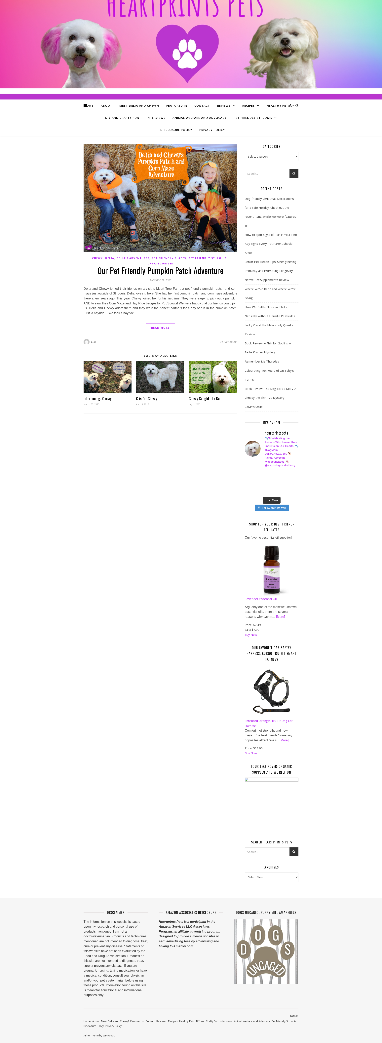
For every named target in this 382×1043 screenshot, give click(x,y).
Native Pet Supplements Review (267, 280)
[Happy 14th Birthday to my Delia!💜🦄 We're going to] (260, 487)
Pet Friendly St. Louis (253, 118)
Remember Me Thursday (262, 361)
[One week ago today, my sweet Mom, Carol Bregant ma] (288, 478)
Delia (109, 258)
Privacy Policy (212, 130)
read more (160, 327)
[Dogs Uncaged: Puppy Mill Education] (266, 951)
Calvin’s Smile (254, 407)
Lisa (93, 342)
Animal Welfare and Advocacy (199, 118)
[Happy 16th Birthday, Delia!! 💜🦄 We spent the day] (274, 473)
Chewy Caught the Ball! (205, 398)
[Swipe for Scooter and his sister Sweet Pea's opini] (288, 491)
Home (89, 105)
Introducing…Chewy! (98, 398)
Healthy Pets (278, 105)
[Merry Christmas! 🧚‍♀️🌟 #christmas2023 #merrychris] (274, 491)
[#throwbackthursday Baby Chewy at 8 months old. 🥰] (274, 487)
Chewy (97, 258)
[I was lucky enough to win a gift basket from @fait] (246, 482)
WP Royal (108, 1035)
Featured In (176, 105)
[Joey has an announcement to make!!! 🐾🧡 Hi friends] (246, 473)
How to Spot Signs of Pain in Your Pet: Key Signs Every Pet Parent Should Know (271, 243)
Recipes (248, 105)
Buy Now (251, 635)
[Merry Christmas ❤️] (288, 473)
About (106, 105)
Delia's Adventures (133, 258)
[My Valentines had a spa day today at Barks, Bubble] (288, 487)
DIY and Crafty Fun (122, 118)
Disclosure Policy (176, 130)
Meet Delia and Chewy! (139, 105)
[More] (280, 616)
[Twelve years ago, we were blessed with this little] (260, 491)
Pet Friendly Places (169, 258)
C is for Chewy (146, 398)
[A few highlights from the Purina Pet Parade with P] (246, 491)
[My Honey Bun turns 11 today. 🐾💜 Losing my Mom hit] (274, 478)
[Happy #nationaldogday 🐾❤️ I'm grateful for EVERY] (246, 478)
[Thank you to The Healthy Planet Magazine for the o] (274, 482)
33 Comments (228, 342)
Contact (202, 105)
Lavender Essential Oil (261, 599)
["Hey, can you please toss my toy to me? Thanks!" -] (246, 487)
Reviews (223, 105)
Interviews (155, 118)
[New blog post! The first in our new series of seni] (260, 482)
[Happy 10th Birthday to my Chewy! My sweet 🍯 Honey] (288, 482)
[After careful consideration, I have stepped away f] (260, 473)
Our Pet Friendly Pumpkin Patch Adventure (160, 270)
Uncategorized (160, 263)
